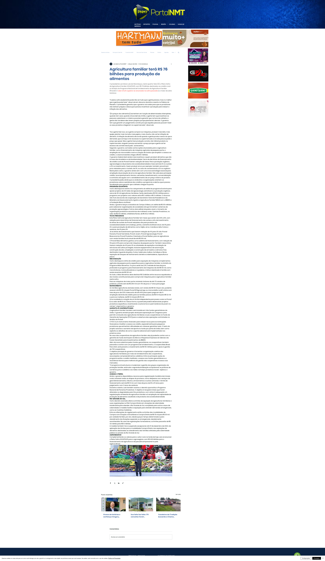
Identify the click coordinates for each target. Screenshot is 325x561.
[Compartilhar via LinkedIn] (119, 483)
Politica (159, 52)
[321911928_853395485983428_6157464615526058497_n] (196, 56)
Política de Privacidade (114, 558)
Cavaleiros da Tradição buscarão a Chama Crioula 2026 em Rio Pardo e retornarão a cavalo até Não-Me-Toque (167, 515)
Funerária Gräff (129, 52)
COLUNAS (172, 24)
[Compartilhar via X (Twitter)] (114, 483)
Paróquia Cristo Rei (117, 52)
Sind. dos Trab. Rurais (142, 52)
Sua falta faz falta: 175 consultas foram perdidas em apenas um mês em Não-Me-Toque (140, 515)
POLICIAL (155, 24)
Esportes (166, 52)
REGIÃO (163, 24)
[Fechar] (323, 558)
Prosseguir (316, 558)
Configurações (306, 558)
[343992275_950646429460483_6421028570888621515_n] (196, 91)
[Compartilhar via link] (123, 483)
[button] (178, 52)
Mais (173, 52)
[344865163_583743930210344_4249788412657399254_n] (198, 73)
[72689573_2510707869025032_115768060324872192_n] (198, 109)
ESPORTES (147, 24)
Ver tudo (178, 494)
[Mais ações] (171, 64)
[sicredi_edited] (185, 38)
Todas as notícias (105, 52)
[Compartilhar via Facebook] (110, 483)
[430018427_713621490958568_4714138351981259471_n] (139, 38)
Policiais (152, 52)
